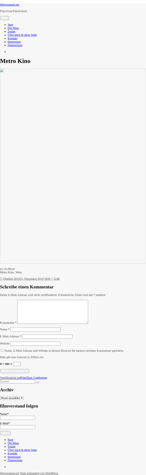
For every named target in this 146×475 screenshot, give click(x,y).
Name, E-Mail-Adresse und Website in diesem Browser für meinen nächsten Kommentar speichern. (64, 350)
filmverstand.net (9, 4)
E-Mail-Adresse (10, 336)
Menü (5, 18)
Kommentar (8, 322)
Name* (4, 414)
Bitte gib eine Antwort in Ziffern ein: (22, 357)
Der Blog (13, 28)
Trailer (11, 31)
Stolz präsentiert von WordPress (39, 473)
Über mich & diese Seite (22, 35)
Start (10, 24)
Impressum (14, 41)
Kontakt (12, 38)
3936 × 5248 (52, 278)
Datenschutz (15, 45)
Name (5, 329)
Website (5, 343)
